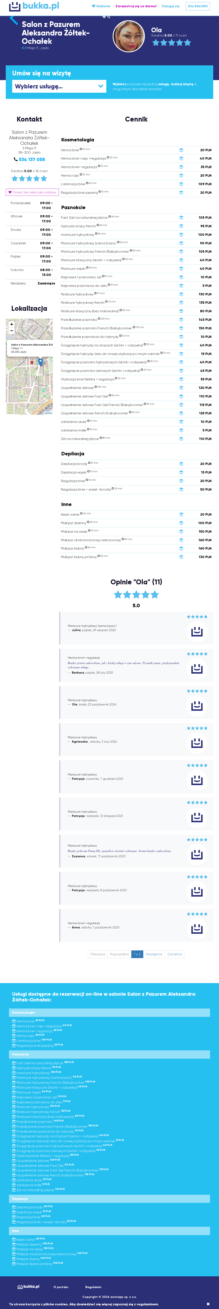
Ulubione (102, 6)
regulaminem (147, 1304)
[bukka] (42, 6)
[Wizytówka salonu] (13, 25)
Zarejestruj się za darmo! (136, 6)
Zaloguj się (170, 6)
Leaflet (48, 413)
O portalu (60, 1287)
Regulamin (93, 1287)
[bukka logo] (28, 1287)
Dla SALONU (198, 6)
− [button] (11, 330)
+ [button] (11, 324)
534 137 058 (32, 159)
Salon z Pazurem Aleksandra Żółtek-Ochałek (56, 33)
